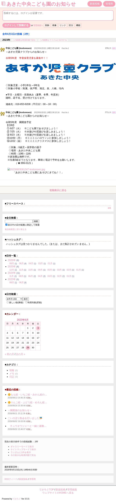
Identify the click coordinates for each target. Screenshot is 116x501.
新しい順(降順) (16, 302)
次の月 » (20, 354)
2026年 (12, 260)
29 (28, 347)
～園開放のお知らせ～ (20, 410)
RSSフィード (11, 479)
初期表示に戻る (58, 190)
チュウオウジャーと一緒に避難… (27, 426)
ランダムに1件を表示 (21, 452)
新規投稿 (95, 3)
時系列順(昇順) (35, 302)
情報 (11, 370)
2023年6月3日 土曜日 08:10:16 (47, 112)
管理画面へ (38, 25)
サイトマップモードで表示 (23, 449)
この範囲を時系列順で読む (24, 40)
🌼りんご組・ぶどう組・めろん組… (27, 402)
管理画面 (72, 489)
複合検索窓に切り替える (15, 229)
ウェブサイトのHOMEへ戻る (58, 492)
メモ (11, 373)
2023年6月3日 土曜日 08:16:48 (47, 48)
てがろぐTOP (46, 489)
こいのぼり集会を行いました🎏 (25, 418)
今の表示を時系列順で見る (23, 455)
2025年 (12, 266)
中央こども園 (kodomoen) (19, 48)
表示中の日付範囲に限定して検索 (24, 225)
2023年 (12, 279)
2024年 (12, 273)
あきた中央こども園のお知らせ (42, 4)
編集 (113, 48)
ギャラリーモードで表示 (22, 446)
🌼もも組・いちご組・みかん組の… (27, 394)
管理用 (109, 3)
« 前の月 (9, 354)
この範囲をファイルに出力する (53, 40)
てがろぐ (17, 499)
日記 (11, 376)
